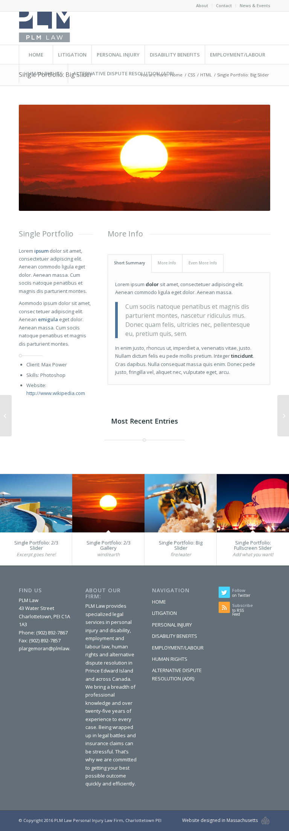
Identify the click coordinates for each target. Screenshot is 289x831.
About (202, 5)
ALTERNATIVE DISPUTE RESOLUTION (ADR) (177, 674)
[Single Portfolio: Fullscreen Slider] (253, 503)
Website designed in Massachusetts (220, 820)
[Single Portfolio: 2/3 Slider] (36, 503)
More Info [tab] (167, 262)
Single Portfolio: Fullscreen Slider (253, 545)
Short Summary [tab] (129, 262)
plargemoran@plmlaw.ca (47, 648)
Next (253, 157)
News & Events (255, 5)
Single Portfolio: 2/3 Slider (36, 545)
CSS (191, 75)
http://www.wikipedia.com (55, 393)
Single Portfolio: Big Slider (180, 545)
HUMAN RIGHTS (169, 659)
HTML (206, 75)
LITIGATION (164, 613)
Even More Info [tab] (203, 262)
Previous (35, 157)
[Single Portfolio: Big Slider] (180, 503)
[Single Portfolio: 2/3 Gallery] (108, 503)
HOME (159, 601)
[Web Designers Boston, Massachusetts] (265, 820)
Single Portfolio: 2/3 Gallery (109, 545)
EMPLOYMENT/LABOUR (178, 647)
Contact (224, 5)
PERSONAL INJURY (172, 624)
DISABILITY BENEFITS (174, 636)
